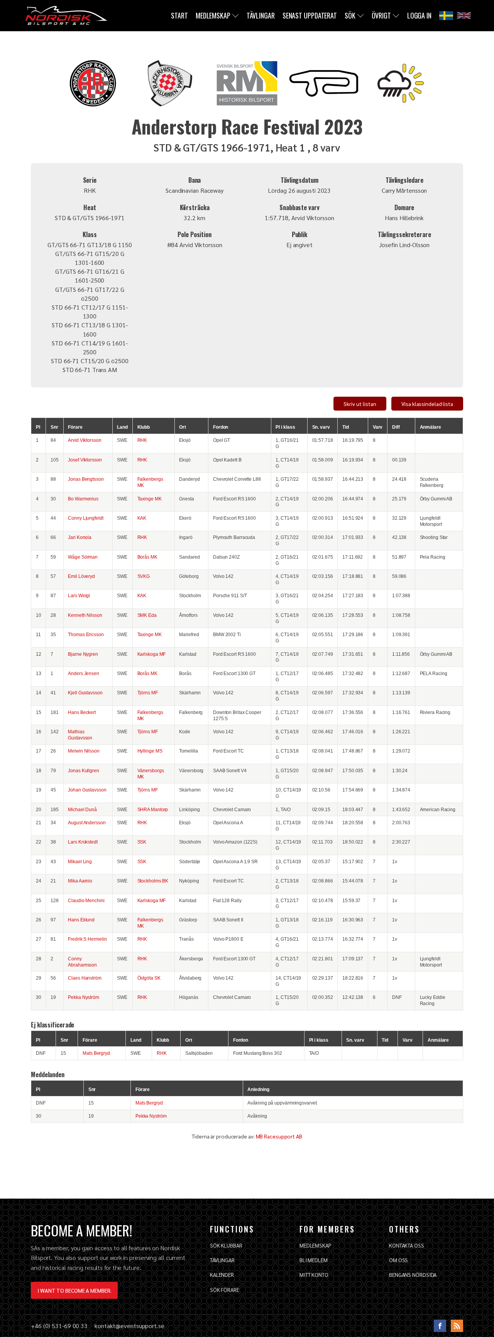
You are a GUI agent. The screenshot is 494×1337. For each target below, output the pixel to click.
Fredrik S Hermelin (87, 938)
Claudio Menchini (86, 900)
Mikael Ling (80, 861)
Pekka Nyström (83, 997)
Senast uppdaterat (310, 15)
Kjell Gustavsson (85, 692)
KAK (142, 517)
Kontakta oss (406, 1245)
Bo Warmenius (83, 498)
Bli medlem (313, 1259)
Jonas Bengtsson (86, 479)
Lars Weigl (79, 595)
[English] (464, 15)
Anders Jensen (83, 673)
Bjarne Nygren (83, 654)
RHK (142, 440)
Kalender (222, 1274)
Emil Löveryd (81, 576)
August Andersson (86, 822)
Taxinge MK (149, 498)
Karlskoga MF (151, 654)
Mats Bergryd (96, 1053)
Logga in (419, 15)
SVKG (143, 576)
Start (179, 15)
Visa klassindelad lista (427, 403)
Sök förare (224, 1289)
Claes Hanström (85, 977)
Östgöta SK (149, 977)
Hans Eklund (81, 919)
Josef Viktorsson (85, 459)
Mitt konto (313, 1274)
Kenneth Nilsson (85, 615)
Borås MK (147, 556)
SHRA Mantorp (152, 809)
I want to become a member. (74, 1290)
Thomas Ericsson (86, 634)
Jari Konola (79, 537)
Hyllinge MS (149, 750)
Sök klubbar (226, 1245)
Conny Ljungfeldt (85, 517)
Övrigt (381, 15)
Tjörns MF (147, 692)
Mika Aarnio (80, 880)
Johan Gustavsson (87, 789)
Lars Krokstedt (83, 841)
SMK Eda (147, 615)
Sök (350, 15)
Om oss (398, 1259)
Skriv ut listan (359, 403)
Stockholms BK (153, 880)
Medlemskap (213, 15)
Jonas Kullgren (83, 770)
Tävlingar (261, 15)
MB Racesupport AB (279, 1136)
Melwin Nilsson (84, 750)
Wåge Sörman (83, 556)
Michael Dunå (82, 809)
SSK (142, 841)
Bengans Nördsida (412, 1274)
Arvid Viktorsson (84, 440)
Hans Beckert (82, 712)
